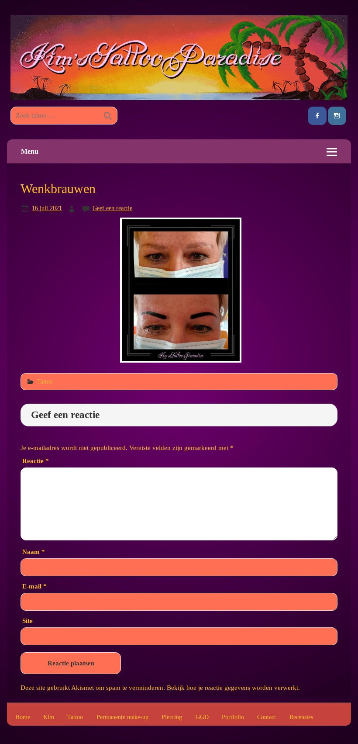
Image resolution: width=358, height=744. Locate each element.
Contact (266, 717)
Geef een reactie (112, 207)
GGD (202, 717)
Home (22, 717)
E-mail (34, 586)
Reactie (35, 460)
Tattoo (45, 381)
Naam (33, 551)
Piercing (172, 717)
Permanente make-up (122, 717)
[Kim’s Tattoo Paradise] (179, 97)
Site (27, 620)
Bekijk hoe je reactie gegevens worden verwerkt (232, 687)
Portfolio (233, 717)
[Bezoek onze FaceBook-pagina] (317, 116)
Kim (48, 717)
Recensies (301, 717)
